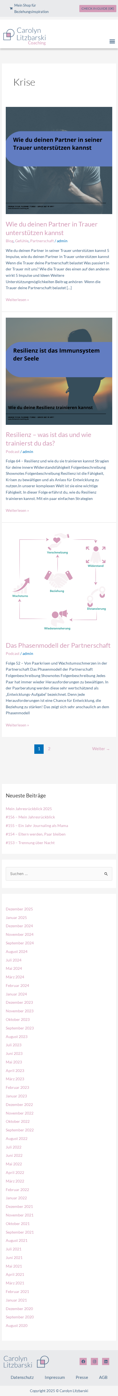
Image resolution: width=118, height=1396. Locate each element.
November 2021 (19, 1215)
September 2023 (20, 1028)
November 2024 (19, 934)
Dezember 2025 (19, 909)
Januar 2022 (16, 1197)
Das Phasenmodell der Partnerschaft (58, 645)
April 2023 (15, 1070)
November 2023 (19, 1010)
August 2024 (16, 951)
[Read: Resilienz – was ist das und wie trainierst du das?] (59, 370)
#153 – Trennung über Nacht (30, 842)
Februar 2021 (17, 1291)
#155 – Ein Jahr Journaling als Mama (37, 825)
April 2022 (15, 1172)
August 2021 (16, 1240)
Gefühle (22, 240)
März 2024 (15, 976)
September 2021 (20, 1232)
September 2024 (20, 943)
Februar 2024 (17, 985)
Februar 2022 (17, 1189)
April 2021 (15, 1274)
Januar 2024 (16, 994)
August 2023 (16, 1036)
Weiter (101, 748)
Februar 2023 (17, 1087)
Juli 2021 (13, 1249)
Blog (9, 240)
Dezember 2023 (19, 1002)
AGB (103, 1377)
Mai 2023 (14, 1062)
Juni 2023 (14, 1053)
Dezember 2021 (19, 1206)
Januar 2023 (16, 1096)
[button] (112, 41)
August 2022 (16, 1138)
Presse (82, 1377)
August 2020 (16, 1325)
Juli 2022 (13, 1147)
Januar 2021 (16, 1300)
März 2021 (15, 1283)
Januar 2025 (16, 917)
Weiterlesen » (17, 299)
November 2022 (19, 1113)
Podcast (12, 451)
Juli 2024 (13, 960)
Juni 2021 (14, 1257)
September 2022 (20, 1130)
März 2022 (15, 1181)
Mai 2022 (14, 1163)
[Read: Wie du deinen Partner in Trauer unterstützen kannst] (59, 160)
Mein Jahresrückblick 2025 (29, 808)
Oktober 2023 (18, 1019)
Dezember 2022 (19, 1104)
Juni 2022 (14, 1155)
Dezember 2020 (19, 1308)
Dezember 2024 (19, 925)
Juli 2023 (13, 1044)
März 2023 (15, 1078)
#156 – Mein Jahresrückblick (30, 817)
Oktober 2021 (18, 1223)
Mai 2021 (14, 1266)
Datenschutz (22, 1377)
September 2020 (20, 1317)
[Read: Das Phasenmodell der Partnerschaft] (59, 581)
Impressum (55, 1377)
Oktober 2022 (18, 1121)
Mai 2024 (14, 968)
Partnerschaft (42, 240)
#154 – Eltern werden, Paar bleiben (36, 834)
